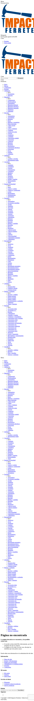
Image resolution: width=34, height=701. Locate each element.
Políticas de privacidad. (10, 662)
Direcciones (7, 676)
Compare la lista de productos (12, 684)
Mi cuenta (7, 673)
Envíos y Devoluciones (10, 661)
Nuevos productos (9, 685)
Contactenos (7, 667)
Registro (6, 41)
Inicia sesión (7, 43)
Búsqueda (20, 78)
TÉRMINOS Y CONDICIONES (13, 664)
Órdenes (6, 675)
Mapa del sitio (8, 659)
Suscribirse (21, 690)
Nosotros (6, 665)
